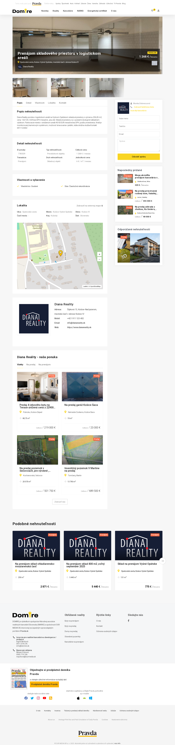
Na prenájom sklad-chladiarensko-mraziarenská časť (35, 565)
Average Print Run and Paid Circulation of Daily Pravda (78, 720)
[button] (99, 259)
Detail (28, 103)
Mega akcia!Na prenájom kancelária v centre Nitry (146, 177)
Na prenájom (45, 364)
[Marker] (58, 250)
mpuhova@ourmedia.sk (26, 657)
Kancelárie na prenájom (74, 642)
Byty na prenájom (72, 621)
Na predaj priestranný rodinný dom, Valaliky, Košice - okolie (146, 193)
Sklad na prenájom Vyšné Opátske (137, 564)
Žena (89, 3)
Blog (124, 3)
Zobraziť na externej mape (89, 206)
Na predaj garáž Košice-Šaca (81, 405)
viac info (117, 743)
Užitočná (109, 3)
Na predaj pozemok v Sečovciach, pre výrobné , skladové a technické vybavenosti (34, 469)
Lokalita (51, 103)
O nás (113, 11)
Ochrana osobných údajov (106, 631)
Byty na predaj (70, 626)
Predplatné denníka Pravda (44, 684)
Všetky (20, 364)
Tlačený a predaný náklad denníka (76, 711)
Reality (56, 11)
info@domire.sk (22, 646)
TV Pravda (117, 3)
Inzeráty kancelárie (138, 111)
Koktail (77, 3)
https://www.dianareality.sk (79, 327)
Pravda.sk (24, 631)
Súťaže (113, 711)
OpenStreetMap (95, 286)
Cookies (105, 720)
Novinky (44, 11)
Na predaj (30, 364)
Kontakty (47, 711)
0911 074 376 (21, 644)
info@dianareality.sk (76, 323)
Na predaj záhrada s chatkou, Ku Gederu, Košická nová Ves (145, 209)
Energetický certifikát (97, 11)
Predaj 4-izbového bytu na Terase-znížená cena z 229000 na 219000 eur (37, 406)
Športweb (65, 3)
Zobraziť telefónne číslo (144, 107)
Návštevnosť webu (100, 711)
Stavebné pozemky (72, 637)
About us (51, 720)
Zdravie (83, 3)
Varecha (95, 3)
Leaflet (85, 286)
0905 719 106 (21, 654)
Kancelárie (68, 11)
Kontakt (62, 103)
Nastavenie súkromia (119, 720)
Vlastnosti (39, 103)
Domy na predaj (71, 631)
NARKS (80, 11)
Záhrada (102, 3)
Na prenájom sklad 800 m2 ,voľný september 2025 (85, 565)
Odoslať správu (139, 156)
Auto (72, 3)
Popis (19, 103)
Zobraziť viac (59, 502)
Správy (58, 3)
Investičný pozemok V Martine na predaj (81, 469)
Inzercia (57, 711)
